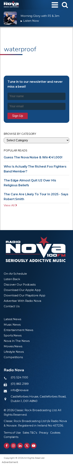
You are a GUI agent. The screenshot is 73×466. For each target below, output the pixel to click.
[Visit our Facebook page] (7, 446)
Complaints (11, 437)
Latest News (12, 319)
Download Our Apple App (22, 290)
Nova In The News (16, 341)
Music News (12, 324)
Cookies (55, 432)
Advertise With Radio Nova (22, 301)
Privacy (43, 432)
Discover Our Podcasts (20, 284)
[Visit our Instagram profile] (13, 446)
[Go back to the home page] (11, 5)
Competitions (13, 357)
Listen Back (12, 279)
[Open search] (64, 4)
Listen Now (30, 20)
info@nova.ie (20, 390)
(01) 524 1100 (19, 377)
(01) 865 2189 (20, 383)
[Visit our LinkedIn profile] (20, 446)
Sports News (13, 335)
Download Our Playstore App (24, 295)
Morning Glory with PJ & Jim (40, 16)
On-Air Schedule (15, 273)
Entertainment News (18, 330)
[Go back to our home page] (36, 249)
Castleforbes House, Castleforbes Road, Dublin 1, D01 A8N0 (38, 399)
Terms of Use (12, 432)
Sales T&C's (30, 432)
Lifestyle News (14, 351)
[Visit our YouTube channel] (33, 446)
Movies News (13, 346)
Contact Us (11, 306)
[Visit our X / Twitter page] (27, 446)
